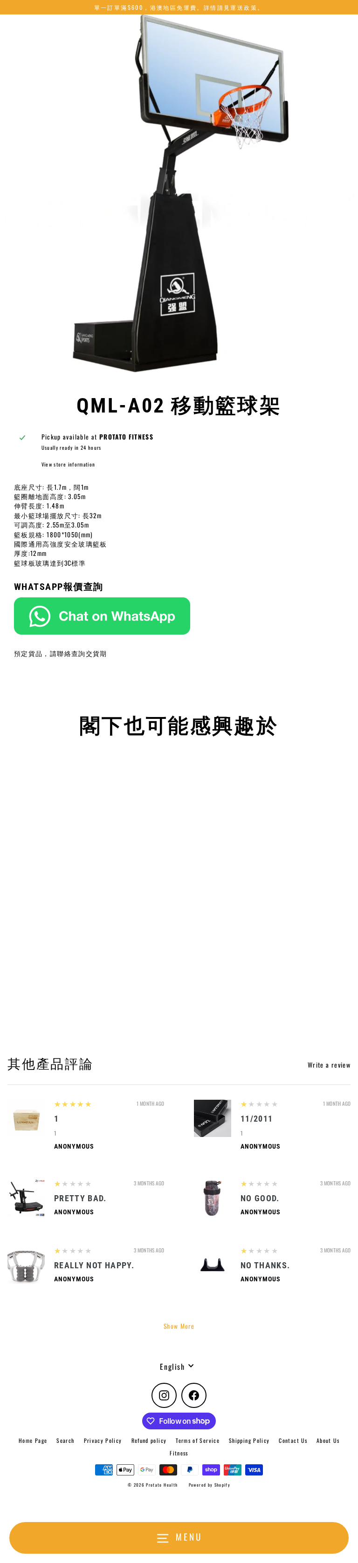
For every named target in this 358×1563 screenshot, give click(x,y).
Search (65, 1440)
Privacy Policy (103, 1440)
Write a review (329, 1065)
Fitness (179, 1453)
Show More (179, 1326)
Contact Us (293, 1440)
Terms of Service (198, 1440)
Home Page (33, 1440)
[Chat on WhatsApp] (179, 616)
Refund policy (149, 1440)
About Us (328, 1440)
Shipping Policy (249, 1440)
